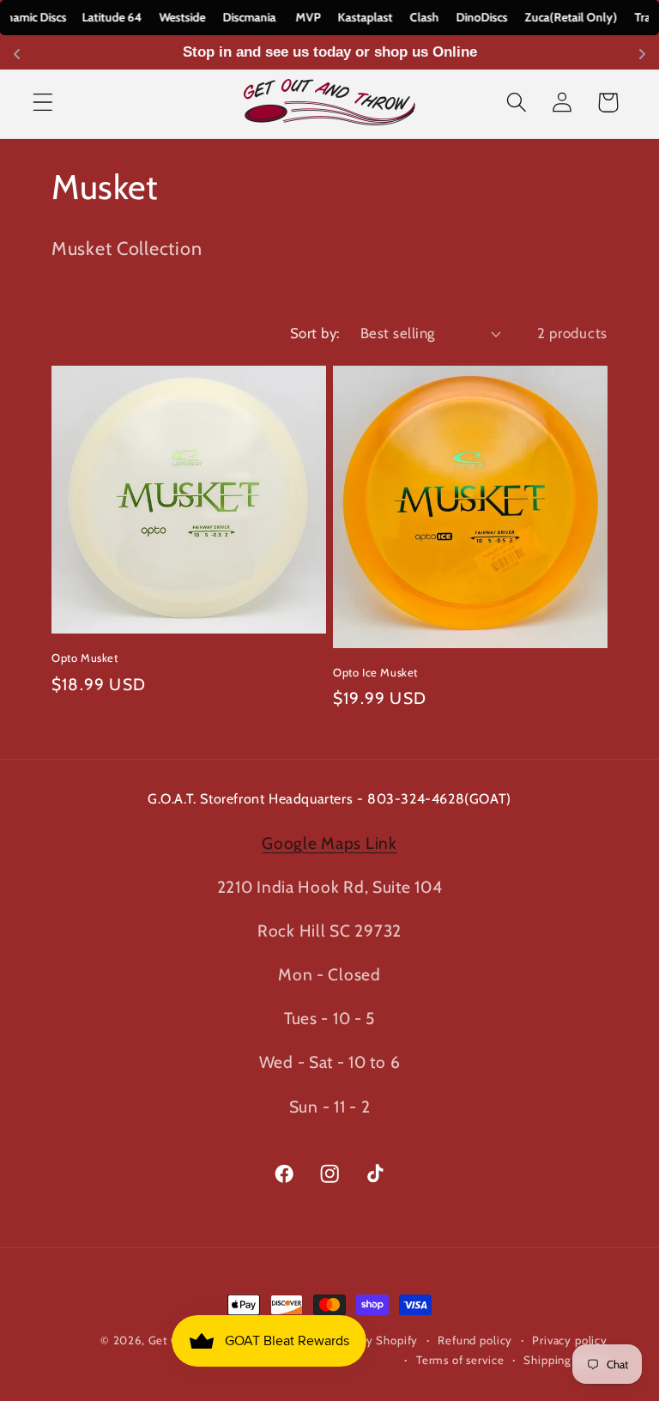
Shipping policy (565, 1360)
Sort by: (315, 333)
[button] (43, 102)
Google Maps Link (329, 843)
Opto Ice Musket (375, 672)
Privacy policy (570, 1340)
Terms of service (460, 1360)
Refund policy (475, 1340)
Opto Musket (84, 657)
